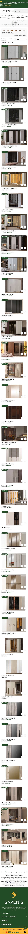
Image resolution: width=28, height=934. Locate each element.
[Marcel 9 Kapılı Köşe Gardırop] (14, 179)
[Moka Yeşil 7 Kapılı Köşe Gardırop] (14, 52)
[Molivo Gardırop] (14, 497)
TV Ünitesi (22, 16)
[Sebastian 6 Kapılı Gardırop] (14, 624)
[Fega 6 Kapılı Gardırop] (14, 645)
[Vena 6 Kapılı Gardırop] (14, 857)
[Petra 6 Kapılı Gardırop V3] (14, 709)
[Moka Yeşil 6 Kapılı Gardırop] (14, 73)
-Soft (21, 932)
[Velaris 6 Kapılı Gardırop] (14, 370)
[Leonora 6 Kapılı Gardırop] (14, 540)
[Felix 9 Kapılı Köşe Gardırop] (14, 222)
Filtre (18, 39)
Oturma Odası (13, 16)
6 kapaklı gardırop (10, 882)
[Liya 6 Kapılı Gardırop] (14, 306)
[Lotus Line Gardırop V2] (14, 412)
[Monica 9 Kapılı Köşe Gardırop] (14, 137)
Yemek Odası (4, 16)
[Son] (27, 872)
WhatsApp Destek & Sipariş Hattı (2, 5)
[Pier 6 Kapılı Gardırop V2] (14, 667)
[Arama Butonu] (15, 11)
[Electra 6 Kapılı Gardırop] (14, 349)
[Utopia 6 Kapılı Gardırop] (14, 285)
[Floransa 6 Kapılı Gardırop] (14, 391)
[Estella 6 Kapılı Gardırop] (14, 603)
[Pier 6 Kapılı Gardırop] (14, 688)
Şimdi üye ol (8, 5)
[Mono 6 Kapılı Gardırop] (14, 455)
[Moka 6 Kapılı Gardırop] (14, 201)
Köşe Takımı (18, 16)
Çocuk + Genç (8, 17)
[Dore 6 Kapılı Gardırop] (14, 773)
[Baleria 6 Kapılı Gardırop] (14, 561)
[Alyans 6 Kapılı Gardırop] (14, 582)
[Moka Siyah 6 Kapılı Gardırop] (14, 116)
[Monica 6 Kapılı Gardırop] (14, 243)
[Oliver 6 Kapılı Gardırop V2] (14, 794)
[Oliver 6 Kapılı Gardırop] (14, 815)
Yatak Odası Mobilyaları (17, 24)
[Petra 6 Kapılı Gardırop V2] (14, 730)
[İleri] (24, 872)
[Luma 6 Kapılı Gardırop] (14, 328)
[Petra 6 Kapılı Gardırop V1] (14, 751)
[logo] (6, 11)
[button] (22, 57)
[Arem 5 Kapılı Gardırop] (14, 476)
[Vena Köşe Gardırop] (14, 836)
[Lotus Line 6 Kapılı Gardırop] (14, 434)
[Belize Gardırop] (14, 518)
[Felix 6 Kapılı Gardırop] (14, 264)
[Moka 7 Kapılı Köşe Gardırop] (14, 95)
